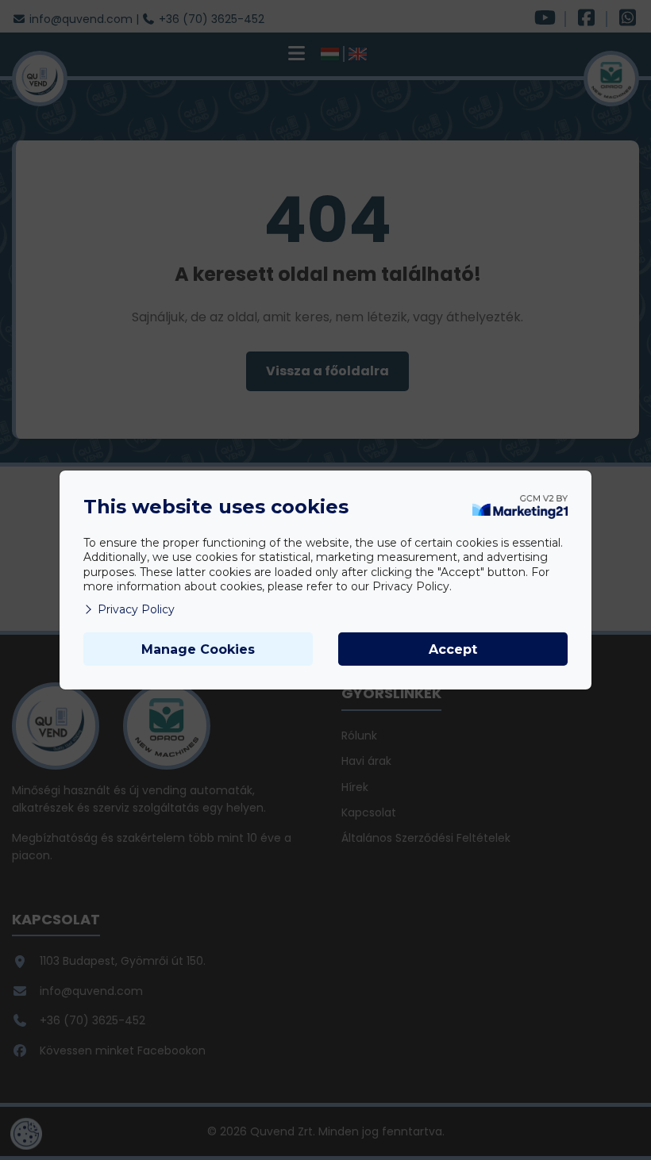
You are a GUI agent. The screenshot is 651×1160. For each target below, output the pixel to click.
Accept (453, 649)
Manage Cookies (198, 649)
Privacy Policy (136, 609)
